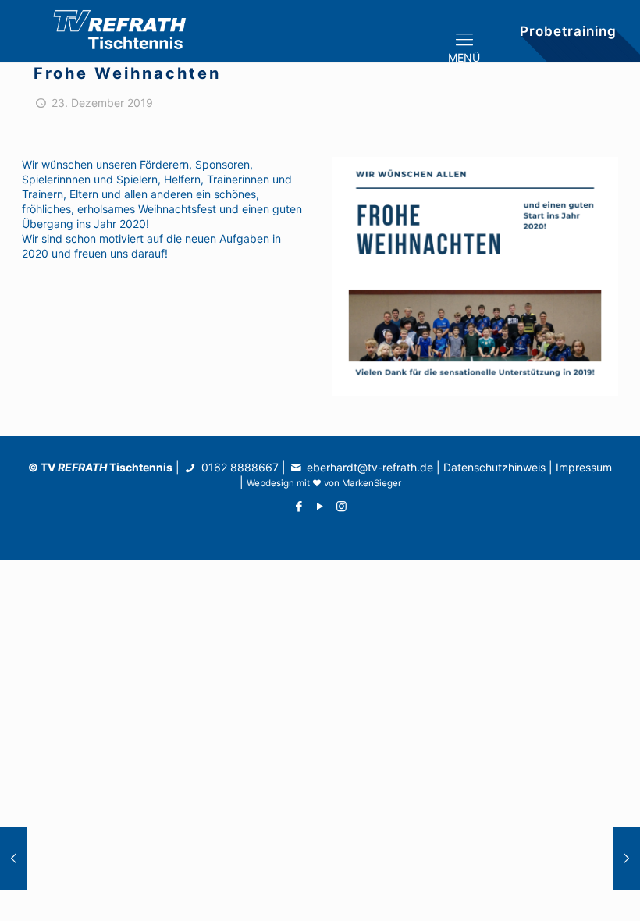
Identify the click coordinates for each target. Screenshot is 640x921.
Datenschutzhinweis (494, 467)
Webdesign (270, 483)
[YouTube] (320, 506)
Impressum (584, 467)
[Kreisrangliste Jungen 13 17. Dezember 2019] (13, 858)
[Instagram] (341, 506)
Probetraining (568, 31)
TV (74, 467)
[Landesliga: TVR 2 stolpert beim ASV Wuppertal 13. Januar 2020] (626, 858)
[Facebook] (299, 506)
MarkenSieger (371, 483)
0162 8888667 (238, 467)
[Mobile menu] (470, 31)
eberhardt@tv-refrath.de (370, 467)
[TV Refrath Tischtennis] (125, 31)
